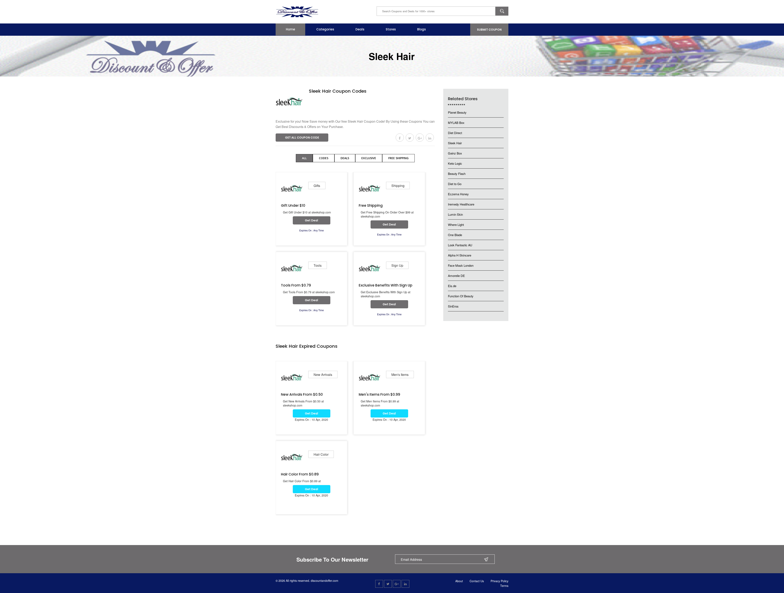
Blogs (421, 29)
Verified (318, 98)
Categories (325, 29)
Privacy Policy (499, 581)
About (459, 581)
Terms (504, 586)
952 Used (339, 98)
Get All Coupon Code (302, 137)
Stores (391, 29)
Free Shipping (398, 158)
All (304, 158)
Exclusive (368, 158)
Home (290, 29)
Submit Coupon (489, 30)
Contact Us (477, 581)
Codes (323, 158)
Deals (359, 29)
